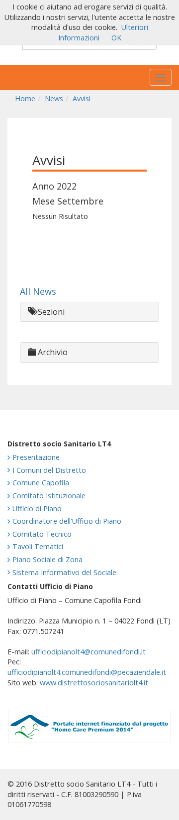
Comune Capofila (40, 482)
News (54, 98)
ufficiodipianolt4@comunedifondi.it (88, 651)
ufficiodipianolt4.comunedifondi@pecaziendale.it (86, 672)
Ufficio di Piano (37, 508)
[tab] (89, 312)
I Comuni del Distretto (49, 470)
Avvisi (81, 98)
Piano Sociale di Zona (47, 559)
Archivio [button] (52, 352)
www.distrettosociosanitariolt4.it (94, 682)
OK (116, 37)
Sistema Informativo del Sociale (64, 572)
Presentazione (36, 457)
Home (25, 98)
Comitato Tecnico (42, 534)
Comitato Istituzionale (49, 495)
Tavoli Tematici (37, 546)
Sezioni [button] (50, 311)
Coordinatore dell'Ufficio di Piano (66, 521)
